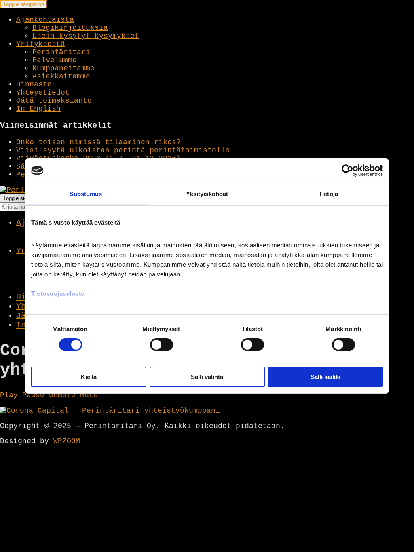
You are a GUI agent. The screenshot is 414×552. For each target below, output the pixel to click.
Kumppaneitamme (63, 68)
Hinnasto (34, 84)
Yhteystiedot (43, 92)
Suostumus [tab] (86, 193)
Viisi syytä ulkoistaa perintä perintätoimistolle (123, 150)
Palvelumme (54, 60)
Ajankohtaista (45, 20)
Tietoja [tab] (328, 193)
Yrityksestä (40, 44)
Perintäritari (61, 52)
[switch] (161, 344)
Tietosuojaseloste (57, 293)
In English (38, 109)
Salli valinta (207, 376)
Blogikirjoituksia (70, 28)
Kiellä (89, 376)
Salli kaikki (325, 376)
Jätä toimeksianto (54, 101)
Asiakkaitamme (61, 76)
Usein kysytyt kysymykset (85, 36)
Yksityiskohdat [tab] (207, 193)
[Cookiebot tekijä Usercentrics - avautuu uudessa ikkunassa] (347, 170)
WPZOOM (66, 441)
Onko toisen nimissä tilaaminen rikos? (98, 142)
